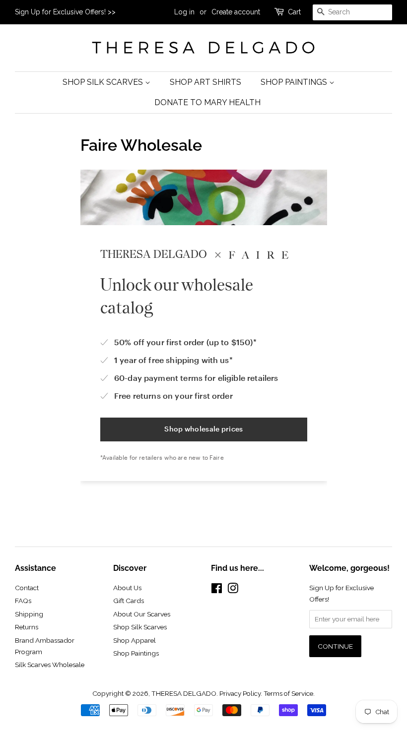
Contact (27, 588)
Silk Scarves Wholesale (49, 665)
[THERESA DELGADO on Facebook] (216, 590)
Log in (184, 12)
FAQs (23, 601)
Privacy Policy (240, 693)
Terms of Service (288, 693)
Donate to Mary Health (207, 102)
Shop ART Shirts (205, 82)
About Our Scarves (141, 614)
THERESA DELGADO (183, 693)
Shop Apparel (134, 640)
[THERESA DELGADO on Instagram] (232, 590)
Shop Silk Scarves (104, 82)
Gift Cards (128, 601)
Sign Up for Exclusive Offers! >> (65, 12)
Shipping (29, 614)
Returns (26, 627)
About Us (127, 588)
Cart (294, 12)
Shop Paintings (295, 82)
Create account (235, 12)
